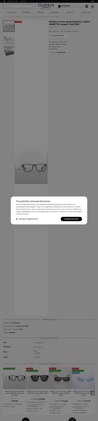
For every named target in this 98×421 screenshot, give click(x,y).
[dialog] (49, 211)
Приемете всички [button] (71, 219)
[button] (27, 219)
